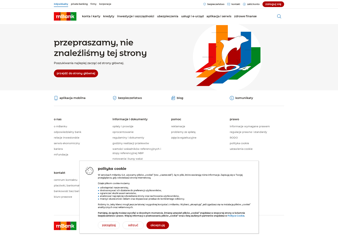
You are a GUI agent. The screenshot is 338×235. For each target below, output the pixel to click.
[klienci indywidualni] (65, 16)
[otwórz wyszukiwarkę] (279, 16)
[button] (91, 16)
